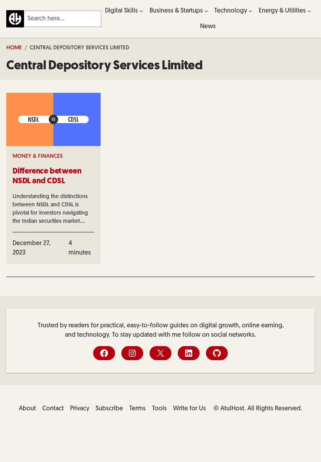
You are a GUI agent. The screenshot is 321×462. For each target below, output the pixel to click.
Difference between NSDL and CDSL (47, 176)
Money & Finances (38, 156)
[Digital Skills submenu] (141, 11)
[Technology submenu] (250, 11)
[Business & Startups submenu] (206, 11)
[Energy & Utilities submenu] (309, 11)
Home (14, 48)
